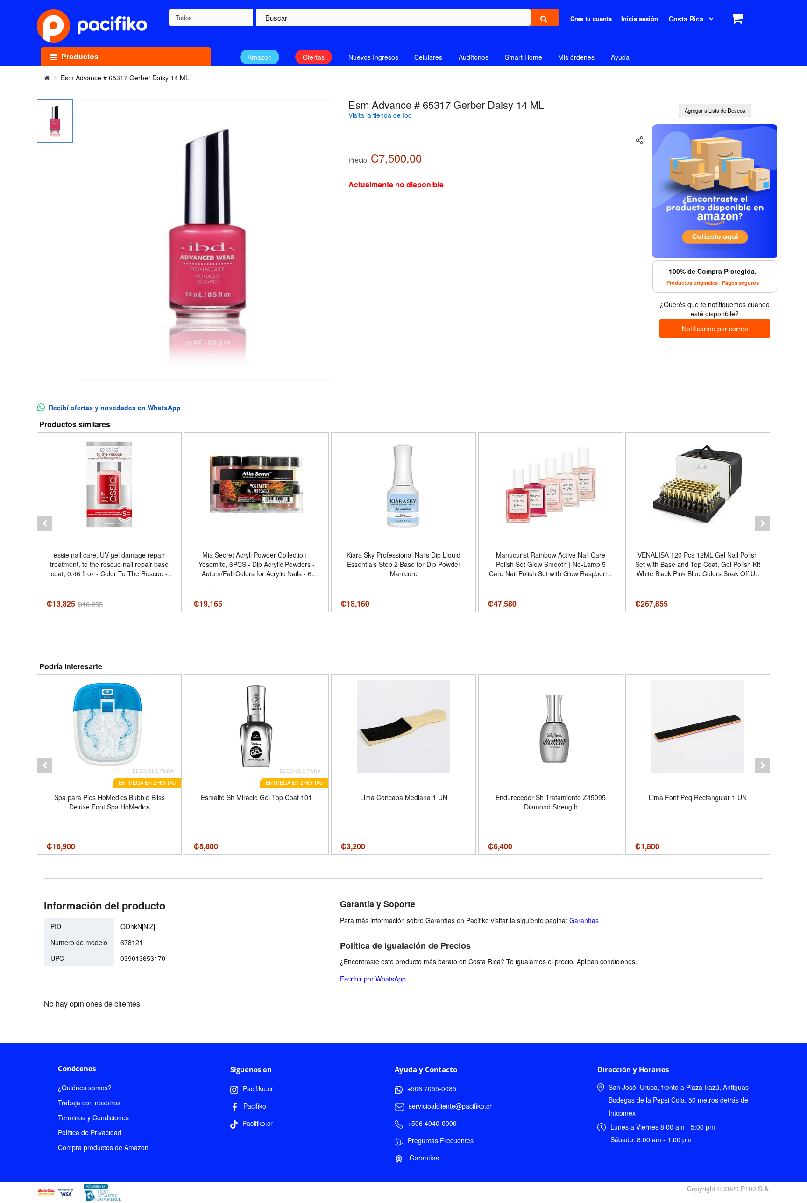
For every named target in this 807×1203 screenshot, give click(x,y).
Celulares (428, 57)
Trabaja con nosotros (89, 1102)
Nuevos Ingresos (373, 57)
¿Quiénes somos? (85, 1087)
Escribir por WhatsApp (373, 978)
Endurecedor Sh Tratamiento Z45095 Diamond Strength (551, 802)
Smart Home (523, 57)
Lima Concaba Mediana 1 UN (403, 797)
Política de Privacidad (89, 1132)
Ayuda (620, 57)
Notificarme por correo (715, 328)
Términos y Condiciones (93, 1117)
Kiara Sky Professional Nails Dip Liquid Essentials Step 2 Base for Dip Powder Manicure (403, 564)
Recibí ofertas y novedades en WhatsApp (115, 407)
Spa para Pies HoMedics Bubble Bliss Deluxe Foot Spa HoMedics (109, 802)
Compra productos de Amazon (103, 1147)
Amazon (260, 57)
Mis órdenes (576, 57)
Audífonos (473, 57)
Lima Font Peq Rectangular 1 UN (698, 797)
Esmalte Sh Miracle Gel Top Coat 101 (256, 797)
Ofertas (314, 57)
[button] (44, 523)
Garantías (584, 920)
